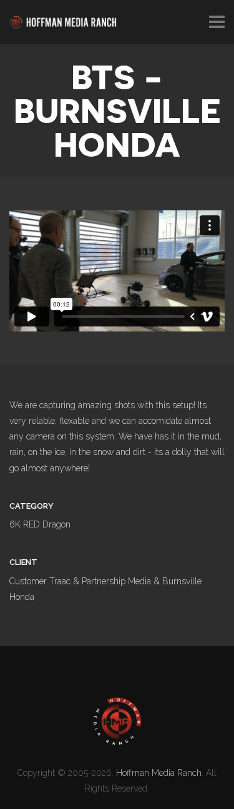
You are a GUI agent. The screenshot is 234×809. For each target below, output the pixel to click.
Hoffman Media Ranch (159, 773)
